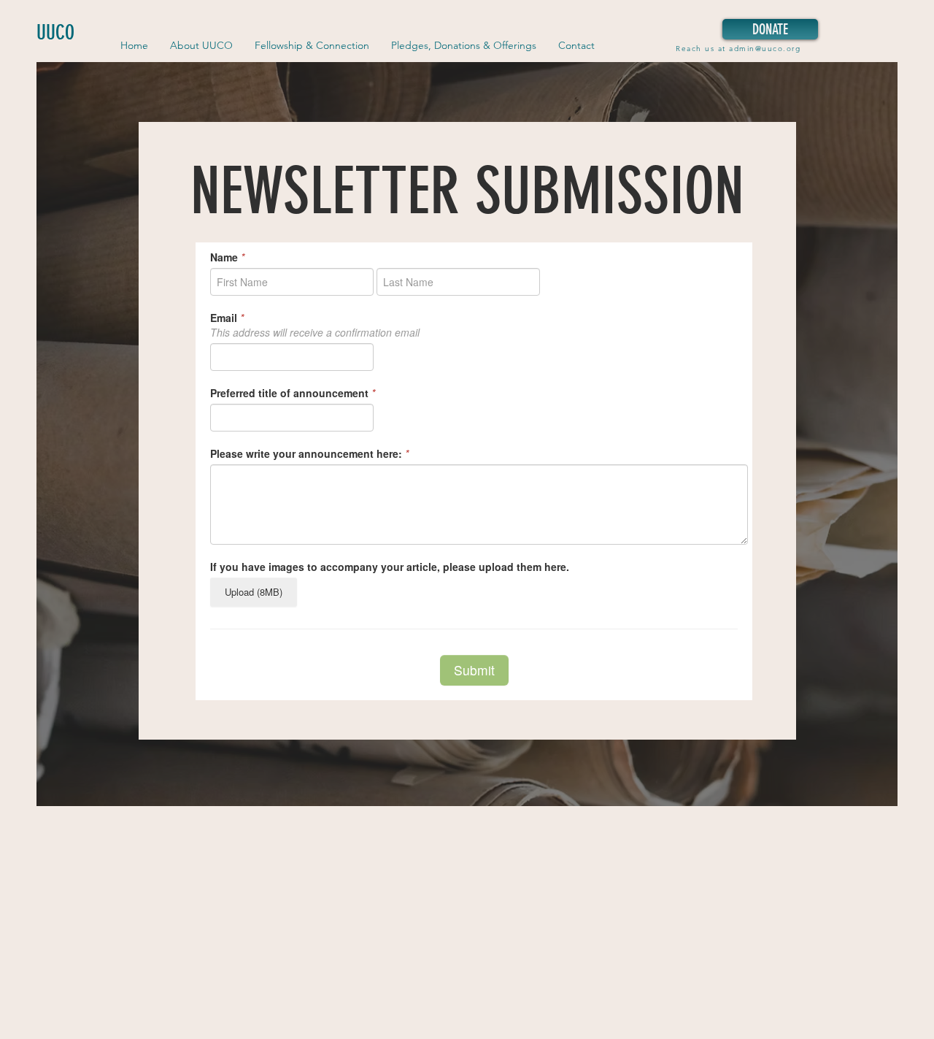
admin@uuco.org (764, 48)
